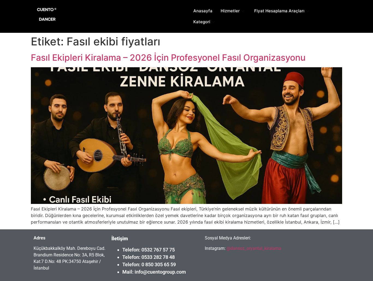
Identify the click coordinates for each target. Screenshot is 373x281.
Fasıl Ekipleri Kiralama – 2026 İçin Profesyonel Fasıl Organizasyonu (168, 57)
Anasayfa (202, 10)
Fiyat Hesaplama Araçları (279, 10)
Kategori (201, 21)
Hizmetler (230, 10)
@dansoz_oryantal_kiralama (253, 248)
